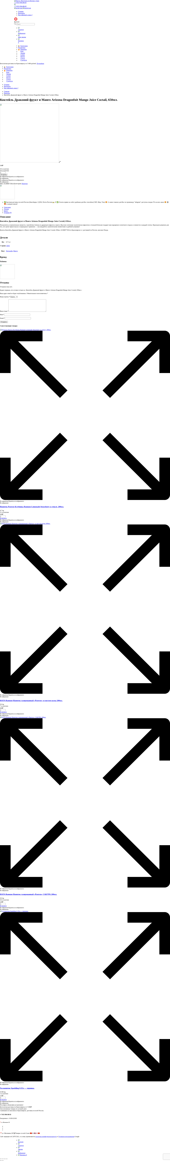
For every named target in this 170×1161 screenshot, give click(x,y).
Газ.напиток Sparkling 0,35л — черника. (17, 1088)
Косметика (21, 47)
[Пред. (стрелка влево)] (1, 1160)
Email (2, 318)
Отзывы (21, 11)
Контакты (21, 13)
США (8, 246)
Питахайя (9, 251)
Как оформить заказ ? (25, 15)
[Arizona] (7, 199)
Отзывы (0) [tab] (8, 212)
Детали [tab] (6, 209)
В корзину (4, 174)
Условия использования (66, 1136)
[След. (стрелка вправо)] (3, 1160)
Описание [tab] (7, 207)
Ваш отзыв (4, 311)
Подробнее (40, 63)
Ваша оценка (5, 297)
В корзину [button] (3, 518)
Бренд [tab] (6, 211)
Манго (15, 251)
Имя (2, 314)
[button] (12, 176)
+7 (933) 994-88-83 (20, 2)
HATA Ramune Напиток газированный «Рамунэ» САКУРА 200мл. (28, 894)
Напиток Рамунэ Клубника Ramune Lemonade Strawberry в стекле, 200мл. (32, 507)
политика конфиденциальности (46, 1136)
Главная (6, 91)
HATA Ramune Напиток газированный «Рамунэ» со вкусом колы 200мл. (31, 701)
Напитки (7, 93)
